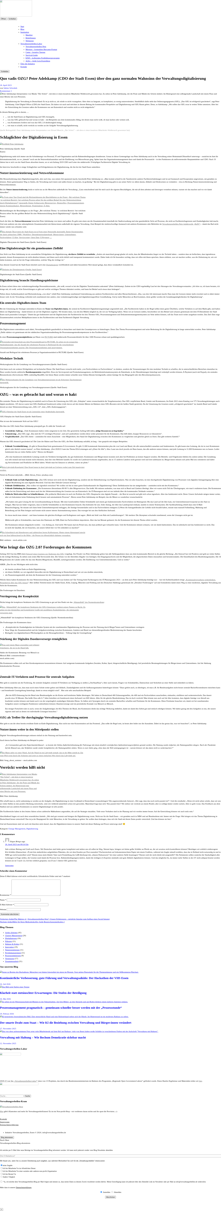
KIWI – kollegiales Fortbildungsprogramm (43, 58)
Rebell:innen (31, 38)
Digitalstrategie (52, 265)
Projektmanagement (13, 953)
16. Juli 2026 (5, 984)
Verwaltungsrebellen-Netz (36, 47)
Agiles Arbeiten (11, 933)
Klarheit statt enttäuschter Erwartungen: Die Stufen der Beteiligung (43, 992)
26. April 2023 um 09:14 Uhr (17, 844)
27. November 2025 (8, 1029)
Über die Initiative (27, 64)
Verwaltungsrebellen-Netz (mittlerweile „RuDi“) (181, 224)
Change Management (16, 829)
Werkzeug (30, 41)
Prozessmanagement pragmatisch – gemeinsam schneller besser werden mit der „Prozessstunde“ (61, 1007)
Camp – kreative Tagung (35, 52)
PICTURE (48, 337)
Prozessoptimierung (13, 956)
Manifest (29, 35)
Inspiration (24, 32)
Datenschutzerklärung (23, 1188)
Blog (22, 29)
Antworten (9, 866)
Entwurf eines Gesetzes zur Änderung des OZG (45, 554)
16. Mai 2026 (5, 999)
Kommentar (5, 895)
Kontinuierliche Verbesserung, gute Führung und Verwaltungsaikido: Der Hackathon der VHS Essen (64, 978)
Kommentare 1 (6, 91)
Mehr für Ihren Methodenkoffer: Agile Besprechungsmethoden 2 (32, 922)
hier (200, 1081)
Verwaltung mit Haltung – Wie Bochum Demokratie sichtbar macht (43, 1037)
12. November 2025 (8, 1043)
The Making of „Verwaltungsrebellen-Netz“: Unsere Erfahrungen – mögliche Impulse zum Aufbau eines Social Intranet (55, 919)
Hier (1, 1111)
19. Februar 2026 (7, 1014)
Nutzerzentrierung (12, 950)
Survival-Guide (32, 55)
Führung (8, 941)
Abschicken (110, 1197)
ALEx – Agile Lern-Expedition (38, 61)
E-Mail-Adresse (7, 905)
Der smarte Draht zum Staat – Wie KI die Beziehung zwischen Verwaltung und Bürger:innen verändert (65, 1022)
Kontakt (23, 67)
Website (3, 909)
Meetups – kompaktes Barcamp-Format (41, 49)
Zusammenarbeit (11, 961)
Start (22, 26)
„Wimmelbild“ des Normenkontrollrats (88, 602)
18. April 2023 (6, 85)
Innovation (9, 947)
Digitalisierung (32, 829)
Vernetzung (9, 959)
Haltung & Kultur (12, 944)
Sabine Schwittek (10, 88)
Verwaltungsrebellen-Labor (31, 44)
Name (3, 900)
